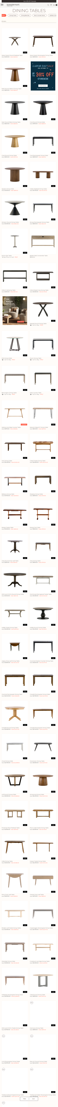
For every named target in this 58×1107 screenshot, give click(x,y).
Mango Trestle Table (7, 527)
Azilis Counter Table (35, 392)
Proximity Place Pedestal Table (10, 828)
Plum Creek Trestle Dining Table (39, 828)
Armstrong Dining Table (37, 794)
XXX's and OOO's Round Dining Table (13, 594)
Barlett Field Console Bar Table (39, 255)
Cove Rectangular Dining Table (39, 155)
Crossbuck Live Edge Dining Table (39, 961)
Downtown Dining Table (37, 761)
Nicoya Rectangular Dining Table (39, 222)
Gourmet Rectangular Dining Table (12, 694)
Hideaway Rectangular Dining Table (12, 994)
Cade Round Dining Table (37, 994)
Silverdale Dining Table (8, 961)
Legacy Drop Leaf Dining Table (10, 661)
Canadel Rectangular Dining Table (40, 694)
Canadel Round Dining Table (10, 727)
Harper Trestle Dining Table (38, 861)
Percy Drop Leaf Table (8, 894)
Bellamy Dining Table (8, 494)
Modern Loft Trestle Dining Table (11, 928)
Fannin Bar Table (7, 255)
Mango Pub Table (35, 527)
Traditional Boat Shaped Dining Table (13, 1095)
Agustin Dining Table (8, 189)
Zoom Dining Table (35, 358)
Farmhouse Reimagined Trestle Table (41, 594)
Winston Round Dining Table (10, 222)
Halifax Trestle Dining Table (9, 627)
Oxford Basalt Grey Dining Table (39, 290)
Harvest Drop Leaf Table (37, 894)
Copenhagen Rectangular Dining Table (41, 928)
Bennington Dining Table (9, 392)
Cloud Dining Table (7, 761)
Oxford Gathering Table (8, 290)
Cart (55, 5)
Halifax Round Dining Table (38, 627)
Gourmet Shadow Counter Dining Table (41, 661)
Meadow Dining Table (36, 494)
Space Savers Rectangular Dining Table (41, 55)
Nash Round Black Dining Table (11, 122)
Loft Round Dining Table (9, 794)
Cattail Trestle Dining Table (37, 461)
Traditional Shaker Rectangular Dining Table (43, 1095)
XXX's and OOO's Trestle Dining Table (12, 1028)
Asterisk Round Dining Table (38, 323)
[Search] (48, 5)
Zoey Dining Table (35, 561)
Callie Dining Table (7, 861)
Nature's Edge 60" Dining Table (39, 427)
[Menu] (4, 5)
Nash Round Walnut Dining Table (11, 88)
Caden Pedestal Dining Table (38, 189)
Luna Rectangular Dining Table (11, 1061)
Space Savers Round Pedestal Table (12, 55)
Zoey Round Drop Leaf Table (10, 561)
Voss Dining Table (7, 461)
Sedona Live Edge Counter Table (11, 427)
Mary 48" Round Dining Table (38, 1061)
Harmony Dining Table (36, 1028)
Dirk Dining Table (7, 358)
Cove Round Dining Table (37, 122)
